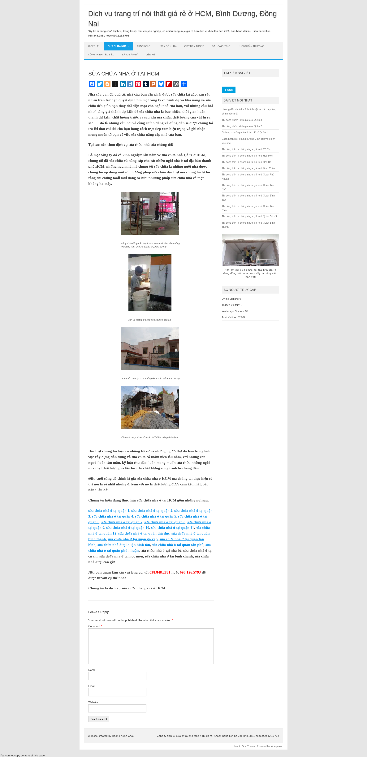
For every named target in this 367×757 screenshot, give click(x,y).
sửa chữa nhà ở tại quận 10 (127, 528)
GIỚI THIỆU (94, 46)
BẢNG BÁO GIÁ (130, 54)
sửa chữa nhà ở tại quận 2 (151, 511)
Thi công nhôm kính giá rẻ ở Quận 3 (242, 119)
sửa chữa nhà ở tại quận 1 (108, 511)
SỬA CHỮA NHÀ (117, 46)
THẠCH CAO (143, 46)
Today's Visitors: (231, 304)
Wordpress (277, 746)
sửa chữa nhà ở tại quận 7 (121, 522)
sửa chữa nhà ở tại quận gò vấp (133, 539)
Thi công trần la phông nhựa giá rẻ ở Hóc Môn (247, 155)
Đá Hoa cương (221, 46)
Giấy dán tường (194, 46)
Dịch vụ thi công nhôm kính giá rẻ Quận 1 (245, 132)
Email (91, 685)
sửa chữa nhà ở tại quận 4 (112, 516)
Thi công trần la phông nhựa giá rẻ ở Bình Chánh (249, 168)
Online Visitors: (231, 298)
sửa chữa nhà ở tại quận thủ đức (144, 533)
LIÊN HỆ (150, 54)
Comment (95, 626)
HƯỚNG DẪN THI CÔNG (251, 46)
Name (92, 669)
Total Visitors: (230, 317)
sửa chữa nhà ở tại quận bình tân (123, 545)
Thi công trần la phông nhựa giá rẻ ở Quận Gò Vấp (250, 216)
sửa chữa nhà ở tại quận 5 (155, 516)
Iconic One (240, 746)
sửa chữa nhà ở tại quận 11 (172, 528)
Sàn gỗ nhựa (168, 46)
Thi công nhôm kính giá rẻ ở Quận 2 (242, 126)
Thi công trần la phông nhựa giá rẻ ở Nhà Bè (246, 162)
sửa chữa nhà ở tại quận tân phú (178, 545)
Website (93, 702)
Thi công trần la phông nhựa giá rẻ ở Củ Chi (246, 149)
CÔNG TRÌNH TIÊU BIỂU (101, 54)
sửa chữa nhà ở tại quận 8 (164, 522)
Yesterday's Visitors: (233, 311)
